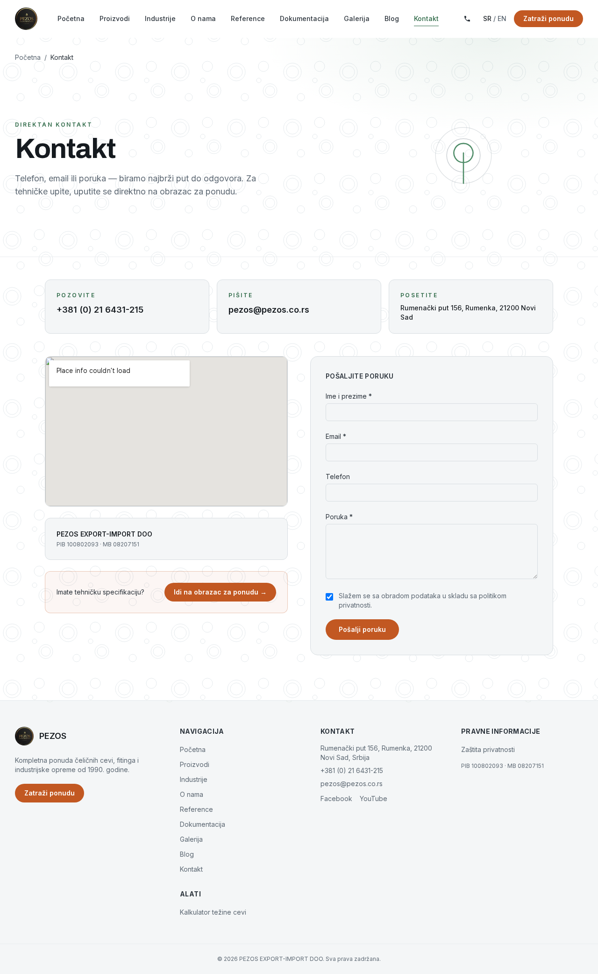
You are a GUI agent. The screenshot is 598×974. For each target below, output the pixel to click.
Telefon (338, 476)
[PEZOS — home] (26, 18)
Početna (71, 18)
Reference (248, 18)
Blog (391, 18)
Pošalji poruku (362, 629)
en (502, 18)
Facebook (336, 798)
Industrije (160, 18)
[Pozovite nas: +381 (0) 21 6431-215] (467, 18)
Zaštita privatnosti (488, 749)
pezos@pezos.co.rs (351, 784)
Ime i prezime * (349, 396)
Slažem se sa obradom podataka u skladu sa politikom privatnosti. (422, 600)
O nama (203, 18)
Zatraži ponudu (548, 18)
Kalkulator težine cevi (213, 912)
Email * (336, 436)
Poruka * (339, 517)
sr (487, 18)
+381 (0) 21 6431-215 (351, 770)
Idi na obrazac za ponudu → (220, 592)
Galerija (357, 18)
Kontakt (426, 18)
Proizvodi (115, 18)
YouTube (373, 798)
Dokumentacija (304, 18)
